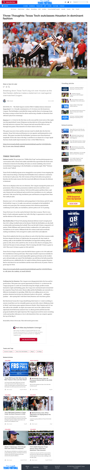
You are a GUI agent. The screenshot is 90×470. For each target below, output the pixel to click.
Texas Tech (6, 109)
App (45, 6)
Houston (5, 120)
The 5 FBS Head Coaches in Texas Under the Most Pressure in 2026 (77, 141)
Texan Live (39, 6)
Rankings (32, 6)
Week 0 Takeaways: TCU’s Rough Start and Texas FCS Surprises (77, 153)
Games (68, 9)
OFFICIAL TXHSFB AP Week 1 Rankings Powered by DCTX (76, 117)
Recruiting (34, 9)
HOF (39, 9)
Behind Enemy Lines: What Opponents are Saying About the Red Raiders (40, 414)
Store (49, 6)
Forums (62, 6)
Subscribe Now (10, 2)
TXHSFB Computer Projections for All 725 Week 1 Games (76, 95)
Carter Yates (34, 389)
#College (39, 351)
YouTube (55, 6)
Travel (77, 9)
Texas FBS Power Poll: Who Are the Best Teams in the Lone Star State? (77, 130)
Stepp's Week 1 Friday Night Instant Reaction (76, 105)
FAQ (73, 9)
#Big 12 (32, 351)
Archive (44, 9)
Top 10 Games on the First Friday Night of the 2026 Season (77, 100)
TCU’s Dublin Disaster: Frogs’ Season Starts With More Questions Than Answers (39, 448)
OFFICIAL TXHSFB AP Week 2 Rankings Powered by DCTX (77, 88)
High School (21, 9)
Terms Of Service (57, 467)
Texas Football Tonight (54, 9)
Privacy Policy (46, 467)
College (28, 9)
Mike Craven (10, 100)
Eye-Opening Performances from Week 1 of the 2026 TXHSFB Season (77, 112)
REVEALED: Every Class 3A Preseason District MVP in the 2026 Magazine (41, 380)
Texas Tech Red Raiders (22, 351)
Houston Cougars (8, 351)
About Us (27, 467)
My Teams (13, 9)
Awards (63, 9)
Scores (25, 6)
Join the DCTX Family (28, 339)
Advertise (35, 467)
